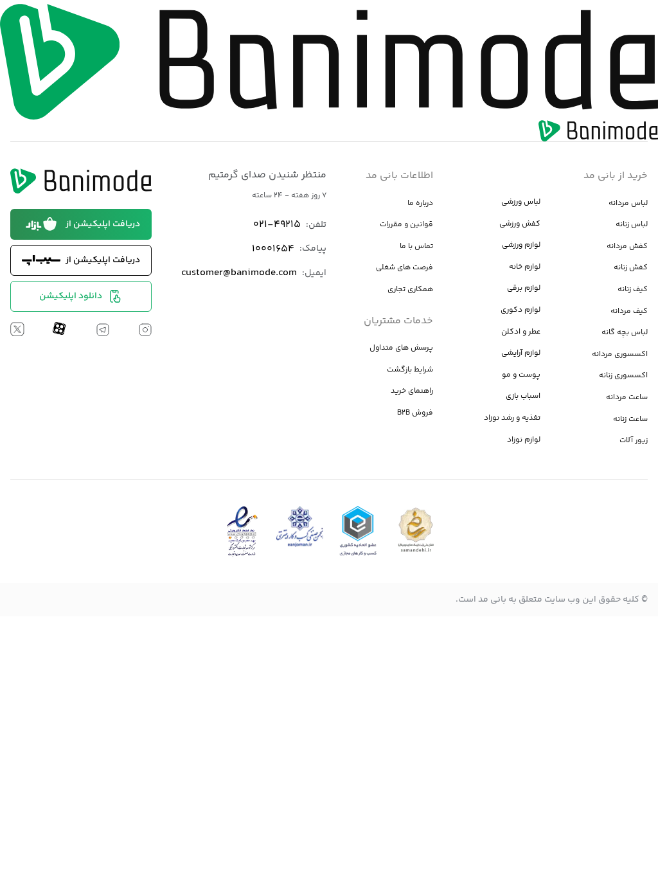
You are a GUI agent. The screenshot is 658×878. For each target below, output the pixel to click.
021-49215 (277, 225)
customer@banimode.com (239, 273)
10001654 (273, 249)
